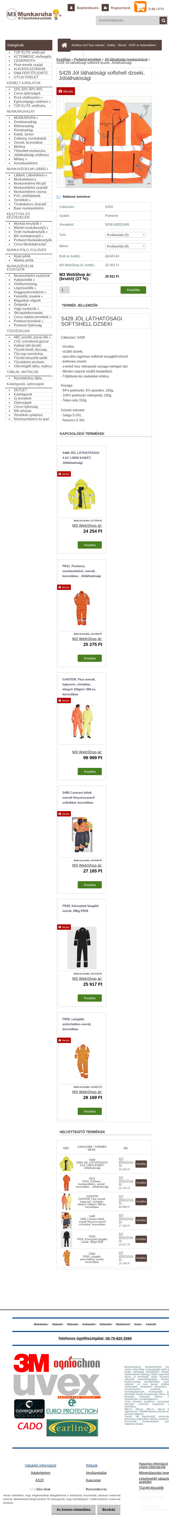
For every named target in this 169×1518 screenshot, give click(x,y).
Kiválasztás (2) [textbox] (118, 235)
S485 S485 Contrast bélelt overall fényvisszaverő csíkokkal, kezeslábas (92, 1220)
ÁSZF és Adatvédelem (142, 45)
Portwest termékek (87, 59)
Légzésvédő (151, 1324)
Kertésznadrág (89, 1324)
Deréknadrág (106, 1324)
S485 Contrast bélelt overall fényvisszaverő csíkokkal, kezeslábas (78, 797)
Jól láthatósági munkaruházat (125, 59)
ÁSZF (39, 1480)
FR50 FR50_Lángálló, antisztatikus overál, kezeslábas (92, 1258)
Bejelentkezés (88, 8)
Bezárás (108, 1509)
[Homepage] (65, 45)
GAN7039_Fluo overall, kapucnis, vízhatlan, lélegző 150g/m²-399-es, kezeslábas (79, 687)
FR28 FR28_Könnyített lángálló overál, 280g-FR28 (92, 1239)
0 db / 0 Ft (156, 9)
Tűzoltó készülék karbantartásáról (151, 1489)
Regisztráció (120, 8)
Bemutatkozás (96, 1489)
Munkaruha (72, 1324)
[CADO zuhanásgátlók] (30, 1421)
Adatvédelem (40, 1473)
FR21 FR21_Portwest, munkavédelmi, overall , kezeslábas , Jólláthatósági (92, 1182)
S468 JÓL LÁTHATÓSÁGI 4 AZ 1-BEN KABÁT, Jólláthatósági (80, 457)
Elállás (111, 45)
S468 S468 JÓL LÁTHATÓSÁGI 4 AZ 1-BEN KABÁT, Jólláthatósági (92, 1164)
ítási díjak (39, 1489)
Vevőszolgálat (96, 1473)
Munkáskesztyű (123, 1324)
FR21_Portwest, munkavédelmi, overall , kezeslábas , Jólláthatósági (81, 571)
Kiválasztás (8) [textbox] (118, 246)
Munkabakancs (41, 1324)
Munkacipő (57, 1324)
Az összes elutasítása (73, 1509)
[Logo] (34, 18)
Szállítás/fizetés (73, 55)
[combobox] (125, 235)
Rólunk (122, 45)
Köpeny (138, 1324)
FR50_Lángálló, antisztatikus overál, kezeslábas (76, 1024)
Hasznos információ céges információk (153, 1465)
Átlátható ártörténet (76, 196)
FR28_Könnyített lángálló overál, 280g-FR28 (80, 908)
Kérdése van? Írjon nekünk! (88, 45)
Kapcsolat (93, 1480)
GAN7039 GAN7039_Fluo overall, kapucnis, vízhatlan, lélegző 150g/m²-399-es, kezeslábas (92, 1202)
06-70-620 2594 (119, 1338)
